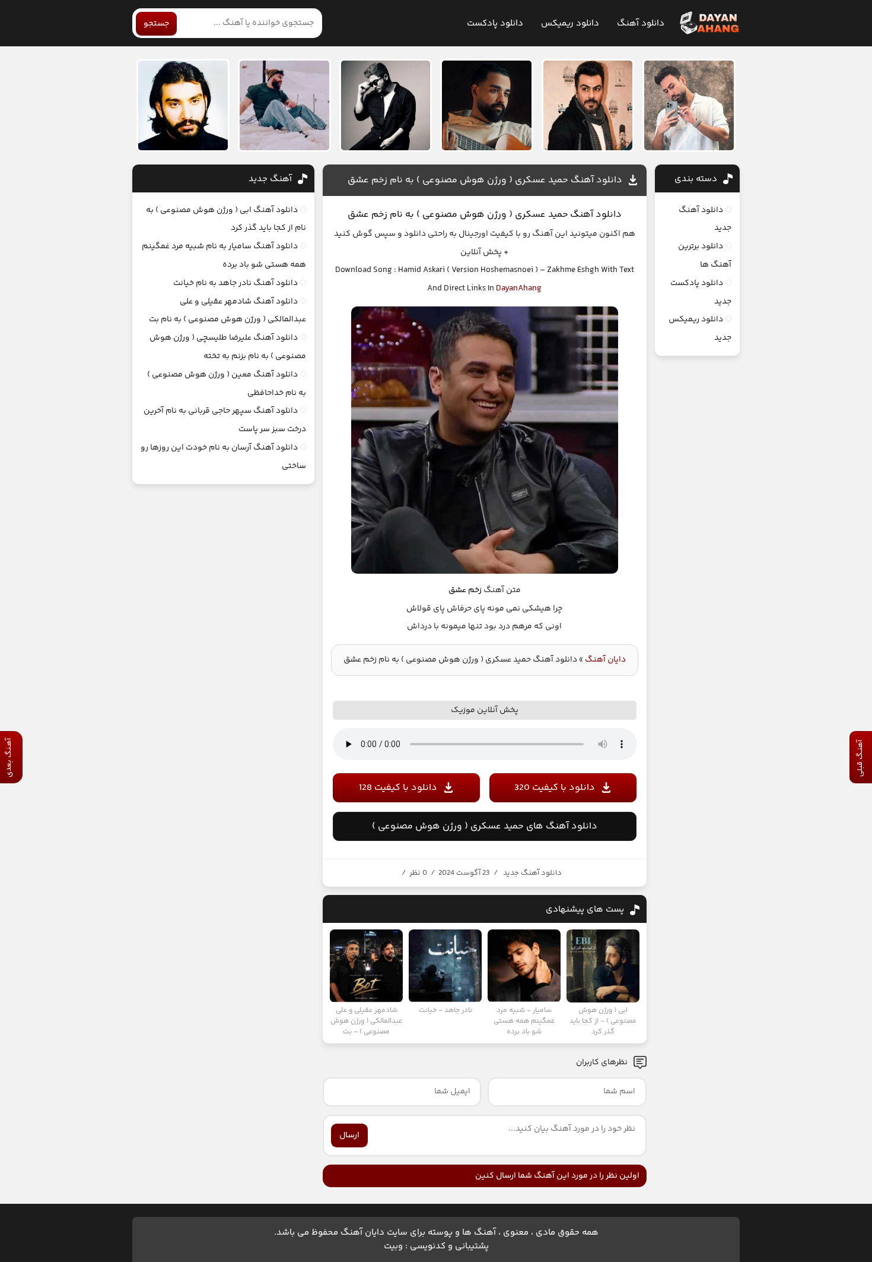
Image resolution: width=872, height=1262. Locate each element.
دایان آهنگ (605, 659)
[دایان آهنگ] (708, 23)
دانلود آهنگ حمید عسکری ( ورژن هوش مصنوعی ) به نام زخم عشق (485, 180)
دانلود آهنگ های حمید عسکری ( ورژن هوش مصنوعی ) (484, 826)
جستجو (156, 23)
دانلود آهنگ (640, 23)
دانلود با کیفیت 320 (554, 787)
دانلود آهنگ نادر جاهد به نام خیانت (235, 283)
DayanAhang (519, 288)
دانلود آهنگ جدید (532, 873)
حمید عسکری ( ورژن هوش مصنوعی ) (492, 214)
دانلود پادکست (495, 23)
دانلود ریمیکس (570, 23)
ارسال (349, 1135)
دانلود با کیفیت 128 (398, 787)
